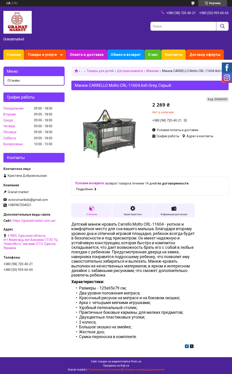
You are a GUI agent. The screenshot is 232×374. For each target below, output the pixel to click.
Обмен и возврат (126, 54)
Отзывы (13, 80)
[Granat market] (17, 22)
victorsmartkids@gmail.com (28, 200)
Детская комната (130, 70)
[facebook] (187, 347)
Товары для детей (100, 70)
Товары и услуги (42, 54)
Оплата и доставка (87, 54)
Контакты (173, 54)
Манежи (152, 70)
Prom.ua (136, 361)
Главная (14, 54)
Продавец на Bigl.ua (116, 365)
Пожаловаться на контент (104, 369)
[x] (191, 347)
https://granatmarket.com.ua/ (34, 220)
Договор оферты (204, 54)
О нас (153, 54)
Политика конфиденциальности (143, 369)
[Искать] (222, 26)
